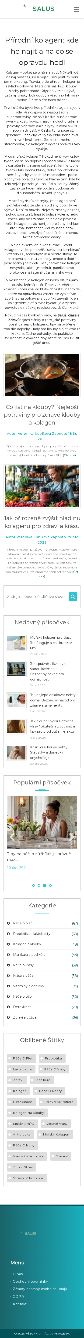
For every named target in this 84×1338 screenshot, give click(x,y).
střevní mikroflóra (59, 1102)
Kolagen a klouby (27, 944)
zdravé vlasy (57, 1124)
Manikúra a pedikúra (29, 955)
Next (70, 837)
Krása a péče (23, 975)
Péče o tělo (22, 996)
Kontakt (20, 1304)
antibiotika (22, 1134)
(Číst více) (69, 455)
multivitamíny (24, 1124)
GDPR (18, 1297)
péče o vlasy (55, 1069)
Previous (14, 837)
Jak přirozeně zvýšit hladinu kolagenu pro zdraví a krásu (42, 522)
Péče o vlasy (23, 965)
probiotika (53, 1058)
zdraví (18, 1080)
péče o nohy (24, 1145)
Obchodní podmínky (30, 1281)
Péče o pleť (22, 923)
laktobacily (22, 1069)
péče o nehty (50, 1091)
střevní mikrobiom (28, 1178)
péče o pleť (23, 1058)
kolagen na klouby (28, 1113)
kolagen (20, 1091)
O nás (18, 1274)
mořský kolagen (56, 1134)
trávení (62, 1156)
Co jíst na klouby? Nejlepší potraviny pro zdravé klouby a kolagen (42, 415)
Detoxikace (22, 1007)
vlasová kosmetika (28, 1156)
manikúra (42, 1080)
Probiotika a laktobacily (31, 934)
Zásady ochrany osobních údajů (40, 1289)
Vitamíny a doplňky (28, 986)
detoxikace (22, 1102)
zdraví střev (23, 1167)
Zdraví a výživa (24, 1017)
